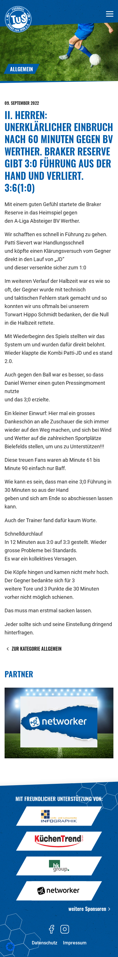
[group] (59, 723)
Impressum (74, 943)
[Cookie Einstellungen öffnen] (10, 950)
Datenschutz (44, 943)
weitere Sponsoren (87, 908)
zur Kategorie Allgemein (36, 648)
